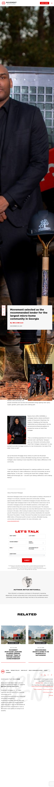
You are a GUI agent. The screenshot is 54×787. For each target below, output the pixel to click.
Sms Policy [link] (24, 670)
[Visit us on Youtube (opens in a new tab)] (48, 674)
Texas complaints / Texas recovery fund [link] (43, 689)
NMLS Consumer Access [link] (36, 670)
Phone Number (14, 541)
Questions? (13, 553)
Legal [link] (7, 670)
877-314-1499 (39, 683)
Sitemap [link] (51, 695)
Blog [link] (8, 332)
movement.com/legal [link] (7, 700)
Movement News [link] (16, 332)
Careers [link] (8, 672)
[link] (9, 3)
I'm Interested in (33, 547)
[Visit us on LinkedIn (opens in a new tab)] (44, 674)
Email (11, 547)
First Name (13, 535)
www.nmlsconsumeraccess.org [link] (9, 696)
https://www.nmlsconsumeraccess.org (42, 686)
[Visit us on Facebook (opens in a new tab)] (51, 674)
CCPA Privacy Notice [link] (48, 692)
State (30, 541)
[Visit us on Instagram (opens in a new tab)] (41, 674)
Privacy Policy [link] (15, 670)
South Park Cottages (25, 342)
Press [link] (45, 670)
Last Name (32, 535)
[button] (52, 3)
